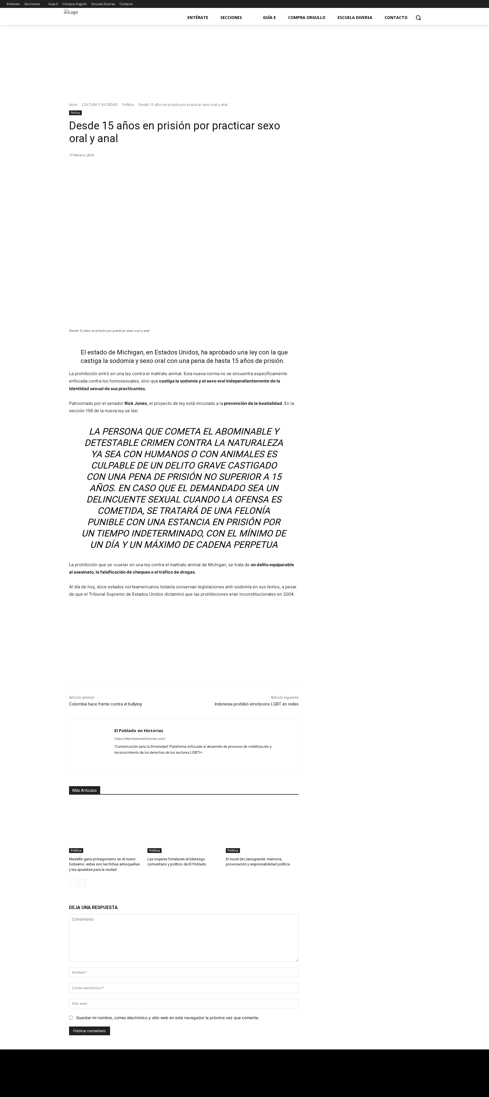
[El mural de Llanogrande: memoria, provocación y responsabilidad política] (262, 827)
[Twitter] (463, 4)
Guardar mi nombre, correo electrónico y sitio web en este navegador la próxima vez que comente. (167, 1017)
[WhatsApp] (148, 169)
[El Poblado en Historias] (91, 746)
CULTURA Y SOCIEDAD (100, 104)
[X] (122, 169)
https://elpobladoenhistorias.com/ (139, 739)
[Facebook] (455, 4)
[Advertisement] (365, 348)
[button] (418, 17)
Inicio (73, 104)
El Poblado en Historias (138, 730)
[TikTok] (146, 761)
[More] (161, 169)
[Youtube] (471, 4)
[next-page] (81, 883)
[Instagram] (479, 4)
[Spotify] (136, 761)
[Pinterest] (135, 169)
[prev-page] (72, 883)
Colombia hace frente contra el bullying (105, 704)
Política (128, 104)
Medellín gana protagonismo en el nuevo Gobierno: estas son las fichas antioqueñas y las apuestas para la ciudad (104, 864)
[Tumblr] (156, 761)
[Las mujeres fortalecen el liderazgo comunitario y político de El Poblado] (183, 827)
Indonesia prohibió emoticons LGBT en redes (257, 704)
